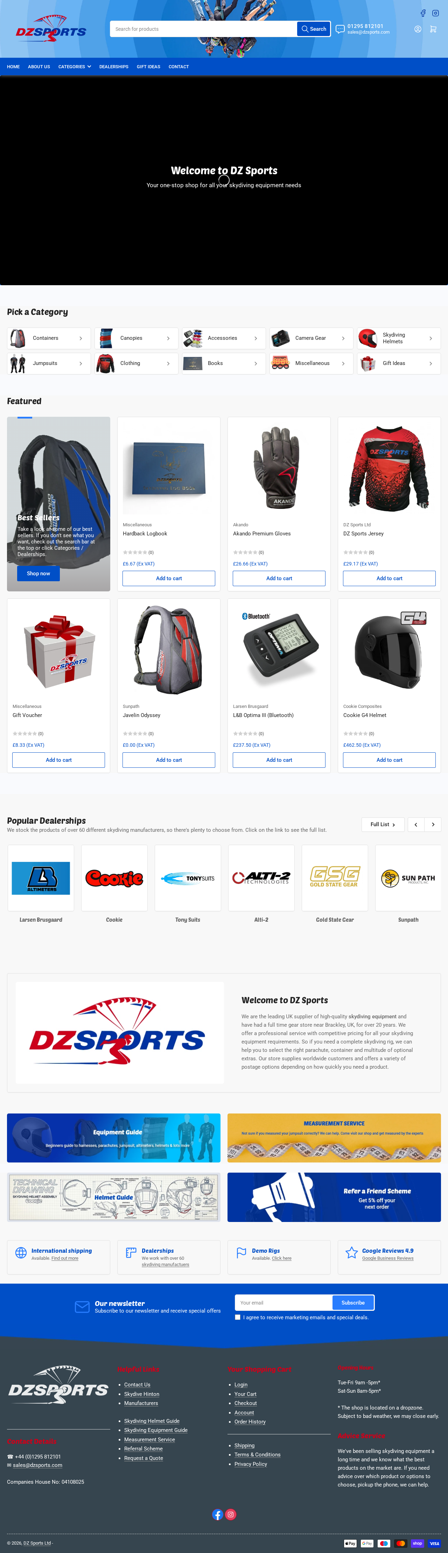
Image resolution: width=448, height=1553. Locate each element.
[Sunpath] (367, 878)
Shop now (38, 573)
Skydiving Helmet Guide (152, 1421)
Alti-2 (220, 919)
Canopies (131, 338)
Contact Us (137, 1385)
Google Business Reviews (388, 1258)
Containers (45, 338)
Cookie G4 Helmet (364, 715)
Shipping (244, 1445)
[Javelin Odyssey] (169, 650)
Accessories (222, 338)
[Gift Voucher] (59, 650)
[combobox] (220, 29)
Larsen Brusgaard (250, 706)
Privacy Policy (250, 1464)
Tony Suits (146, 919)
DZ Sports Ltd (357, 524)
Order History (250, 1422)
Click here (282, 1258)
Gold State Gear (294, 919)
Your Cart (245, 1394)
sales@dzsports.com (37, 1465)
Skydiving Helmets (394, 338)
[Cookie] (73, 878)
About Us (39, 66)
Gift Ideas (148, 66)
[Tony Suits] (147, 878)
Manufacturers (141, 1403)
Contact (179, 66)
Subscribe (353, 1303)
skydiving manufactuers (165, 1264)
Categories (71, 66)
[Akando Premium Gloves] (279, 468)
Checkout (245, 1403)
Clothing (130, 363)
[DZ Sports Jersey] (389, 468)
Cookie (73, 919)
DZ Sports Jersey (363, 533)
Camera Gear (310, 338)
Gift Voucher (27, 715)
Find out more (64, 1258)
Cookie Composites (362, 706)
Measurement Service (149, 1439)
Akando (240, 524)
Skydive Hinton (141, 1394)
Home (13, 66)
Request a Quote (143, 1458)
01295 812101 (366, 26)
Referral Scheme (143, 1449)
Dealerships (113, 66)
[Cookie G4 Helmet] (389, 650)
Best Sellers (38, 517)
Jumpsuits (45, 363)
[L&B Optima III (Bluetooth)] (279, 650)
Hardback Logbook (145, 533)
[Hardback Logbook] (169, 468)
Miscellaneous (312, 363)
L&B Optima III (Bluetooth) (263, 715)
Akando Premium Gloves (262, 533)
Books (215, 363)
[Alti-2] (220, 878)
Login (240, 1385)
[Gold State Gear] (294, 878)
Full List (380, 824)
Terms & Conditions (257, 1455)
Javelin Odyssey (141, 715)
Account (244, 1413)
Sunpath (131, 706)
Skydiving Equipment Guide (156, 1430)
